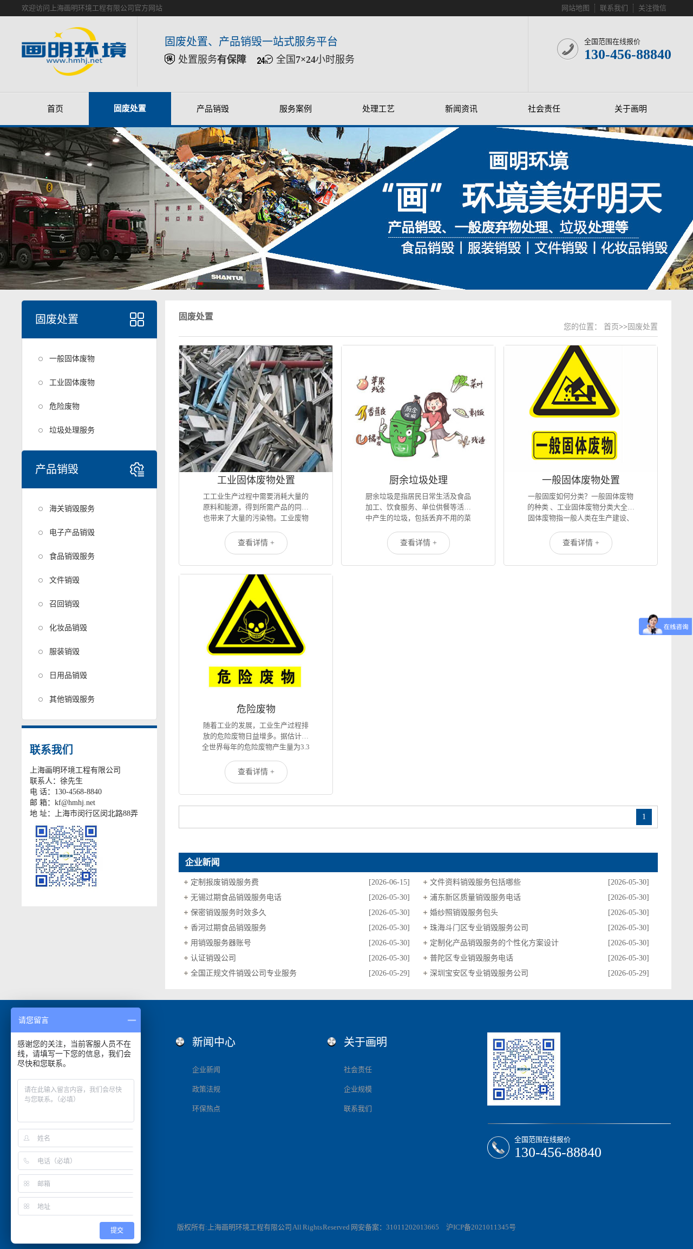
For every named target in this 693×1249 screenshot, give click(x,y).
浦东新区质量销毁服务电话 (475, 897)
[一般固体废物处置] (580, 408)
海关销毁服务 (72, 509)
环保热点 (206, 1108)
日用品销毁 (68, 675)
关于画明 (630, 108)
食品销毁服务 (72, 556)
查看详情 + (256, 543)
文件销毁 (64, 580)
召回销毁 (64, 604)
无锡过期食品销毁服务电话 (236, 897)
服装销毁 (64, 652)
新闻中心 (214, 1042)
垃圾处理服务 (72, 430)
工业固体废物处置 (256, 480)
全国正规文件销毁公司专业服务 (244, 973)
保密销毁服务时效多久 (228, 912)
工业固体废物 (72, 382)
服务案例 (295, 108)
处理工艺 (378, 108)
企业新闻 (206, 1069)
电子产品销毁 (72, 532)
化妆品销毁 (68, 628)
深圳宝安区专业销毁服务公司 (479, 973)
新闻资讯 (461, 108)
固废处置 (130, 108)
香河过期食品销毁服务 (228, 928)
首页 (55, 108)
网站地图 (575, 8)
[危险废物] (255, 637)
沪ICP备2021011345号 (481, 1227)
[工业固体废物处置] (255, 408)
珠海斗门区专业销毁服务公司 (479, 928)
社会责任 (544, 108)
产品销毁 (213, 108)
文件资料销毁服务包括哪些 (475, 882)
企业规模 (358, 1089)
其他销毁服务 (72, 699)
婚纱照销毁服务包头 (464, 912)
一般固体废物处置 (581, 480)
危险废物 (64, 406)
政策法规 (206, 1089)
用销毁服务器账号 (221, 943)
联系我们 (614, 8)
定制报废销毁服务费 (225, 882)
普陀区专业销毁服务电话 (471, 958)
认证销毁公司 (213, 958)
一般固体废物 (72, 359)
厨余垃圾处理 (418, 480)
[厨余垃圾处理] (418, 408)
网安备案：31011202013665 (395, 1227)
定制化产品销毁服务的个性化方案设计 (494, 943)
